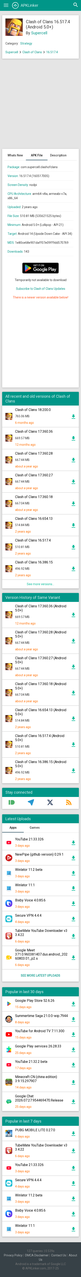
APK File (37, 155)
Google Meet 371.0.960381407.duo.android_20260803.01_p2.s (41, 954)
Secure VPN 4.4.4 (28, 915)
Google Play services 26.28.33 (38, 1046)
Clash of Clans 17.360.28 (34, 453)
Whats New (15, 155)
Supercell (39, 33)
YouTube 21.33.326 (29, 839)
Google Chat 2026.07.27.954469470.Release (39, 1098)
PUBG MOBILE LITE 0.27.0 (35, 1130)
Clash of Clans (32, 52)
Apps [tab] (13, 827)
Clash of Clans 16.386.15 (34, 562)
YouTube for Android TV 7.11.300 (39, 1031)
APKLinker (29, 5)
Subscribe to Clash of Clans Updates (40, 288)
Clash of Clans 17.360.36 (34, 431)
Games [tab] (35, 827)
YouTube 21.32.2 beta (31, 1062)
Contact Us (58, 1255)
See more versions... (40, 584)
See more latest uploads (40, 975)
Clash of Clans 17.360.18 (34, 497)
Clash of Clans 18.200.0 (33, 410)
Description (58, 155)
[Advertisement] (40, 106)
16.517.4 (52, 52)
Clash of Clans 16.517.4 (33, 540)
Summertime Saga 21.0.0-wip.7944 (41, 1016)
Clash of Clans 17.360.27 (34, 475)
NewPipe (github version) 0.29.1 (39, 854)
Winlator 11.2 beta (28, 870)
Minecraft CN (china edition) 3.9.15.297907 (36, 1079)
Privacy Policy (13, 1255)
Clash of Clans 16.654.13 (34, 519)
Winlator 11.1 (25, 885)
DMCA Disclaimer (37, 1255)
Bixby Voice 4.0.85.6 (30, 900)
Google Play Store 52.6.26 (34, 1001)
